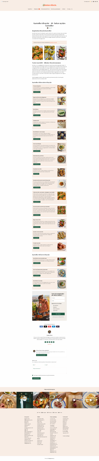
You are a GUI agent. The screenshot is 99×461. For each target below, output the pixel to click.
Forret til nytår (53, 427)
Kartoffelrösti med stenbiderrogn (40, 258)
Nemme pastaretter (28, 435)
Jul (51, 434)
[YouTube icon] (53, 342)
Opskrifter (30, 9)
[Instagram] (93, 1)
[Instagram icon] (49, 342)
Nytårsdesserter (53, 444)
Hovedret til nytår (54, 432)
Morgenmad (40, 427)
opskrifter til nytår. (53, 42)
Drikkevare (26, 425)
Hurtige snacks (40, 425)
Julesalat (52, 439)
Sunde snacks (40, 434)
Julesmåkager (53, 440)
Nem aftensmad (41, 429)
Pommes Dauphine (37, 86)
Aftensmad (40, 418)
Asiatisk (65, 420)
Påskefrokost (53, 452)
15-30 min (53, 420)
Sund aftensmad (40, 433)
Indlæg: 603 (49, 344)
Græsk (64, 423)
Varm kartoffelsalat (37, 143)
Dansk (65, 421)
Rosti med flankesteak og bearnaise (40, 269)
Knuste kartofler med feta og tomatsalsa (41, 206)
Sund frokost (40, 435)
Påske (52, 449)
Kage (26, 429)
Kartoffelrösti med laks (37, 280)
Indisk (64, 425)
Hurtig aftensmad (41, 423)
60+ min (52, 423)
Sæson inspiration (56, 308)
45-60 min (53, 422)
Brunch (39, 421)
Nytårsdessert (53, 443)
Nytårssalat (52, 448)
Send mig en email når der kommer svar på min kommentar (44, 375)
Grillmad (52, 430)
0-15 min (52, 418)
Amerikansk (65, 418)
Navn (34, 364)
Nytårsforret (53, 445)
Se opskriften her (37, 104)
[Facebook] (41, 326)
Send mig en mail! (5, 1)
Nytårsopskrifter (54, 447)
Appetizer (39, 440)
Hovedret (40, 444)
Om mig (68, 9)
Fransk (64, 422)
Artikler (63, 9)
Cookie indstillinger (66, 435)
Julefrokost (52, 436)
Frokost (39, 422)
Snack (39, 430)
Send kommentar (36, 378)
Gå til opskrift (36, 173)
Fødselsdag (53, 429)
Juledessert (53, 435)
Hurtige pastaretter (28, 427)
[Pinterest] (95, 1)
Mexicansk (65, 429)
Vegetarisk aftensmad (42, 436)
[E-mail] (57, 326)
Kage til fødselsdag (28, 431)
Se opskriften (36, 237)
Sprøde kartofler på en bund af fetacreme (41, 180)
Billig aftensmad (40, 420)
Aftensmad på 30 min (45, 9)
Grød (25, 426)
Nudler (26, 436)
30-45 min (53, 421)
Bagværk (26, 418)
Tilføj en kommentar (37, 368)
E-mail (46, 364)
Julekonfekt (52, 438)
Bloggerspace (51, 458)
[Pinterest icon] (51, 342)
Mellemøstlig (66, 427)
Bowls (26, 421)
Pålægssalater (27, 443)
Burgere (26, 422)
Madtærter (27, 434)
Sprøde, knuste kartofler (38, 231)
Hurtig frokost (40, 426)
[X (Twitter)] (45, 326)
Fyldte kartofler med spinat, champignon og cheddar (43, 192)
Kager (26, 430)
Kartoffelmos (35, 109)
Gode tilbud (55, 310)
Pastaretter (27, 442)
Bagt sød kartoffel (36, 219)
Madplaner (37, 9)
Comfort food (27, 423)
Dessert (39, 441)
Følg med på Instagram (49, 389)
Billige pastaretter (28, 420)
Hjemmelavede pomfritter (38, 155)
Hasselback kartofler (37, 169)
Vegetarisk (65, 432)
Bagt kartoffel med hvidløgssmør (39, 97)
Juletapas (52, 441)
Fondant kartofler (36, 243)
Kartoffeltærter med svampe (39, 131)
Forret (39, 443)
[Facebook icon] (45, 342)
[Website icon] (47, 342)
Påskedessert (53, 451)
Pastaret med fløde (28, 440)
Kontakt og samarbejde (55, 9)
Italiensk (65, 426)
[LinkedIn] (53, 326)
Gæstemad (53, 431)
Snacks (39, 431)
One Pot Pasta (27, 438)
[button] (58, 306)
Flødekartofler (36, 120)
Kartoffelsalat (27, 433)
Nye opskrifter (55, 305)
